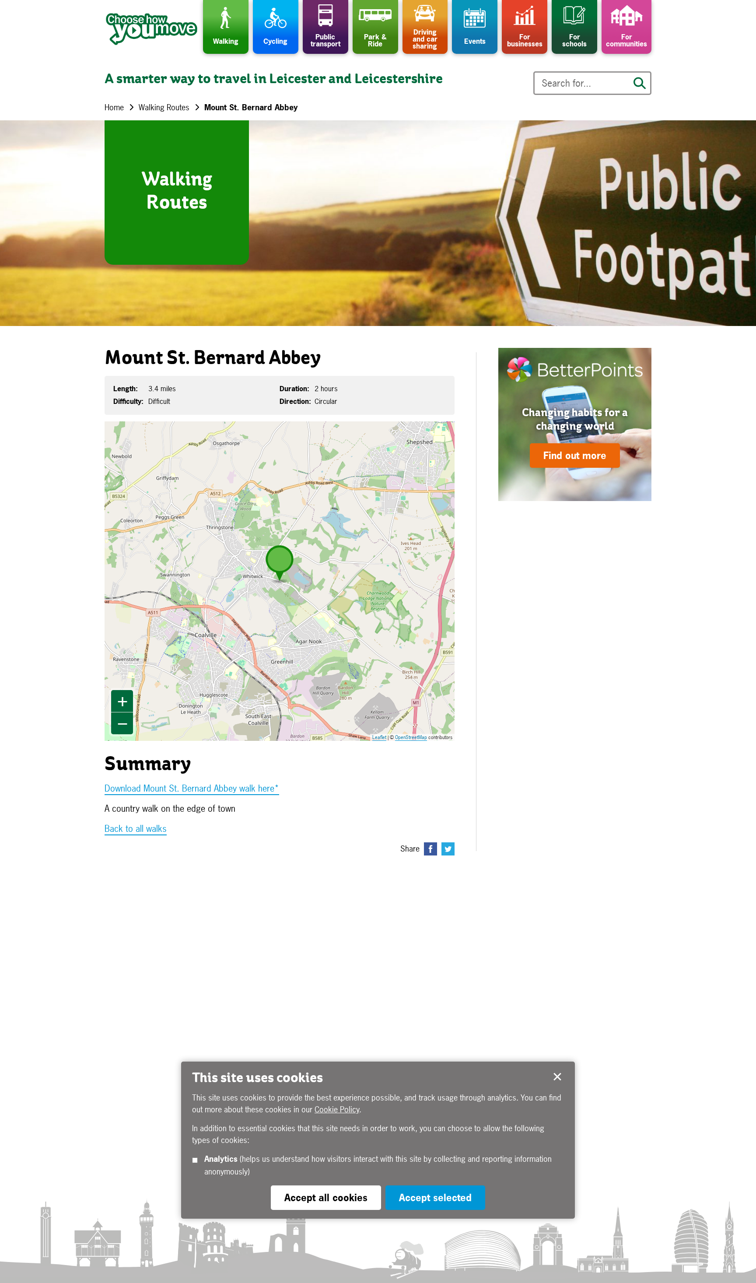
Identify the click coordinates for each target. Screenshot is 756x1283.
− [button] (122, 723)
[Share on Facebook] (430, 848)
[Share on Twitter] (448, 848)
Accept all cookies (326, 1197)
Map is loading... (285, 581)
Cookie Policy (337, 1109)
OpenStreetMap (411, 737)
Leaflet (379, 737)
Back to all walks (136, 828)
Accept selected (557, 1076)
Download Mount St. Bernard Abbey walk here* (192, 788)
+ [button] (122, 701)
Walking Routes (164, 107)
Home (114, 107)
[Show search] (639, 83)
